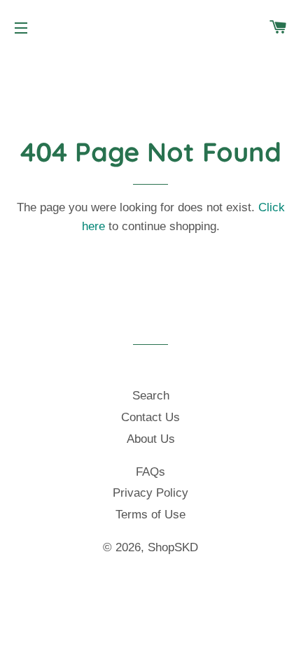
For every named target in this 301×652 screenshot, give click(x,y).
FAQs (150, 472)
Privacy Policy (150, 492)
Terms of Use (150, 514)
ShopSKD (173, 547)
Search (150, 395)
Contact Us (150, 417)
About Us (151, 439)
